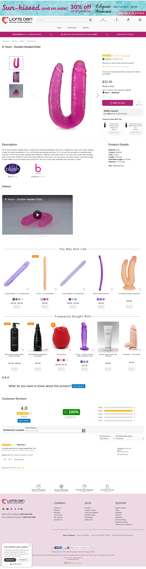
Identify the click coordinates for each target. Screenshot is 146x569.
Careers (57, 510)
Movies (86, 28)
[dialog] (17, 555)
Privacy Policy (120, 520)
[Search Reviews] (83, 430)
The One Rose (61, 354)
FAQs (117, 510)
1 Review (116, 56)
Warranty (118, 517)
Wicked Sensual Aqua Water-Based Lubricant (14, 355)
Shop (59, 28)
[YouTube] (7, 509)
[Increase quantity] (111, 97)
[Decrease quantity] (103, 97)
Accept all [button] (10, 560)
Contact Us (58, 520)
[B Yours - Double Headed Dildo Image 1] (66, 95)
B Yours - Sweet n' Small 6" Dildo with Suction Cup (85, 355)
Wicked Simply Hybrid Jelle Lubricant (108, 355)
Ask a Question (107, 66)
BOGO (125, 34)
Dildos (22, 41)
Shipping (118, 513)
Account (88, 508)
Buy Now (16, 306)
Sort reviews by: (105, 436)
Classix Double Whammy (101, 293)
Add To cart (119, 103)
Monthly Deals (90, 515)
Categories (5, 41)
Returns (118, 515)
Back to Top (20, 467)
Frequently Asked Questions (122, 535)
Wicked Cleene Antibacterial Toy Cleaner (38, 355)
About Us (57, 508)
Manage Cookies (121, 522)
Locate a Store (90, 510)
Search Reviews (31, 427)
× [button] (29, 545)
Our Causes (58, 517)
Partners (57, 513)
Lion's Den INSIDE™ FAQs (100, 535)
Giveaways (89, 517)
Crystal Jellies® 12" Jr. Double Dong (17, 293)
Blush (15, 177)
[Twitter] (11, 509)
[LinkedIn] (21, 509)
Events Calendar (83, 535)
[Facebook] (15, 509)
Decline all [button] (23, 560)
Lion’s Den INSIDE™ (92, 513)
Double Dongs (31, 41)
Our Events (58, 515)
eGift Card (72, 28)
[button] (97, 95)
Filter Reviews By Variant (123, 436)
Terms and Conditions (123, 524)
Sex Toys (15, 41)
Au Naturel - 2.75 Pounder (131, 354)
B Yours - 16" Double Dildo (45, 293)
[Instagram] (3, 509)
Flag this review (19, 459)
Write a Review (125, 56)
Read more (18, 556)
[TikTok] (18, 509)
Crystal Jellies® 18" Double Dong (73, 293)
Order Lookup (120, 508)
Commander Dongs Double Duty (129, 293)
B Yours (42, 177)
